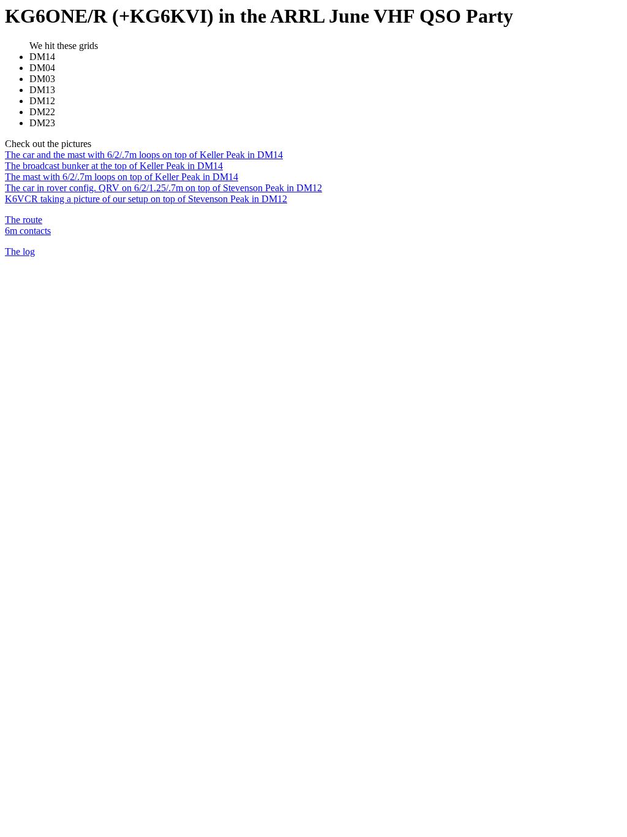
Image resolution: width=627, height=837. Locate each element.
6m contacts (28, 230)
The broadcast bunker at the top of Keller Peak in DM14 (114, 166)
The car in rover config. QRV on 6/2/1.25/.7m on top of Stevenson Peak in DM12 (163, 188)
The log (20, 251)
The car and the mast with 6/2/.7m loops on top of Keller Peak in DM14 (144, 155)
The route (23, 219)
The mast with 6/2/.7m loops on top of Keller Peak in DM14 (121, 177)
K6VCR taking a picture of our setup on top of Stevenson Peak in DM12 (146, 199)
